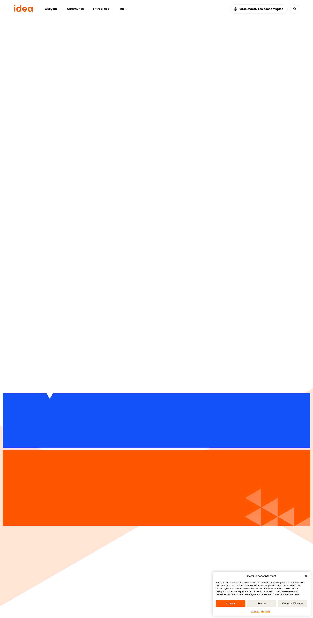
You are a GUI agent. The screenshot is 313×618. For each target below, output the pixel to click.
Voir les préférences (292, 603)
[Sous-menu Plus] (126, 9)
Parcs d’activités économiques (260, 9)
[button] (305, 576)
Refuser (261, 603)
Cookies (255, 611)
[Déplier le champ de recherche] (294, 8)
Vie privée (265, 611)
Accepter (231, 603)
